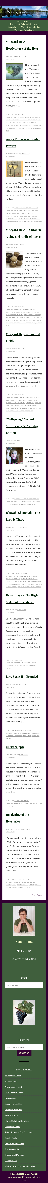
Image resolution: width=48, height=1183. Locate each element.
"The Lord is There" (21, 576)
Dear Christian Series (14, 1092)
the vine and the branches (25, 128)
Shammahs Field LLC (25, 587)
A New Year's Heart (21, 208)
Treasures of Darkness (23, 730)
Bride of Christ (20, 210)
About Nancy (24, 950)
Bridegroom (30, 397)
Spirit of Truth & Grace (14, 1143)
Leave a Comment (12, 247)
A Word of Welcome (24, 959)
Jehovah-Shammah (34, 581)
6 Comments (10, 156)
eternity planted (15, 400)
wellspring (38, 221)
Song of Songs (15, 405)
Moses (17, 665)
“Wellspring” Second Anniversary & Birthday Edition (22, 426)
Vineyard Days (19, 114)
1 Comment (10, 59)
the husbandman (35, 125)
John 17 (22, 122)
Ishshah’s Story (11, 1115)
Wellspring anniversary (14, 504)
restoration (32, 216)
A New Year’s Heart (13, 1087)
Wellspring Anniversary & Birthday (27, 499)
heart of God (17, 317)
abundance (33, 576)
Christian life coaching (29, 579)
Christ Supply (15, 747)
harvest (37, 117)
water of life (28, 411)
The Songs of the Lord (14, 1149)
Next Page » (37, 895)
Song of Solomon (28, 317)
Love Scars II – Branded (22, 676)
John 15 (16, 122)
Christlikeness (20, 117)
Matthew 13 (30, 403)
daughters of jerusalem (14, 315)
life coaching (11, 584)
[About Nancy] (24, 921)
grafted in (30, 117)
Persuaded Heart (12, 1126)
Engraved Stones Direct (32, 315)
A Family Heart (11, 1081)
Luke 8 (27, 122)
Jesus (11, 122)
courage (31, 309)
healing (34, 733)
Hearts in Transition (22, 801)
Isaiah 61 (24, 213)
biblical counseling (13, 579)
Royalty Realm (11, 1138)
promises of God (21, 216)
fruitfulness (26, 400)
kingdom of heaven (13, 403)
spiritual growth (22, 125)
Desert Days (19, 660)
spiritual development (29, 405)
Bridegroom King (21, 309)
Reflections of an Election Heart (19, 1132)
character (19, 803)
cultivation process (13, 312)
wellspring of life (29, 504)
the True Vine (10, 128)
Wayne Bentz (36, 587)
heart (8, 120)
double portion (32, 210)
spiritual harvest (35, 320)
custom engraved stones (30, 312)
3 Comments (10, 351)
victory (8, 668)
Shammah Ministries (35, 584)
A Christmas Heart (13, 1075)
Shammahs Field (23, 12)
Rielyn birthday (27, 501)
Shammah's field (11, 219)
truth (34, 665)
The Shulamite (11, 323)
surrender (35, 736)
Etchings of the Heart (22, 879)
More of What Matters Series (17, 1121)
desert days (17, 581)
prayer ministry (21, 584)
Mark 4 (22, 403)
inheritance (16, 213)
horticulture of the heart (20, 120)
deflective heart (30, 882)
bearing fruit (20, 733)
